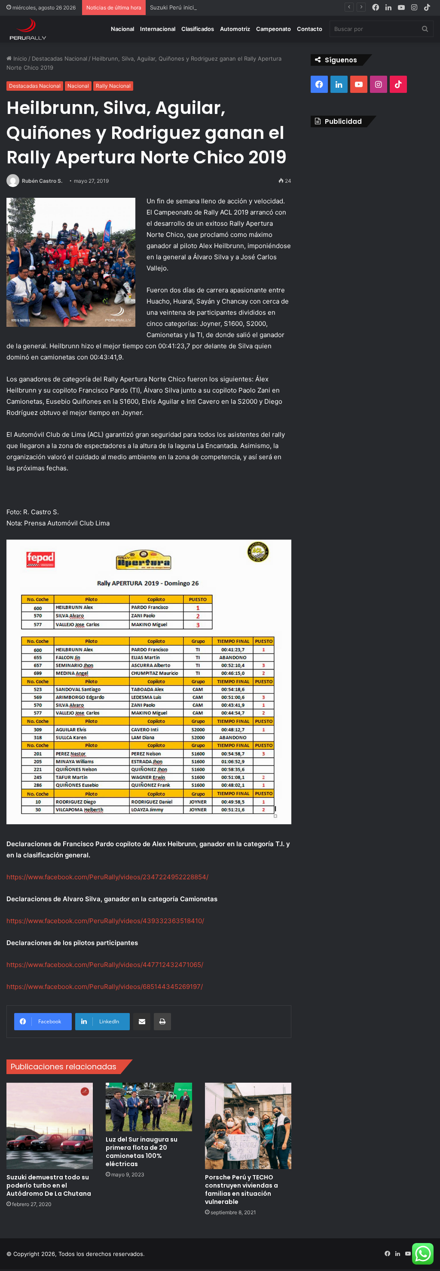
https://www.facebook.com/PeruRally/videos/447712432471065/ (104, 965)
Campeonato (273, 28)
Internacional (157, 28)
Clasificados (197, 28)
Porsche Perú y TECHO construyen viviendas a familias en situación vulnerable (241, 1189)
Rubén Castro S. (42, 181)
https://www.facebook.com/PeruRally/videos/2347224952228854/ (107, 877)
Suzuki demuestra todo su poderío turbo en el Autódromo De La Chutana (48, 1185)
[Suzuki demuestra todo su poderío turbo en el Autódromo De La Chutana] (49, 1126)
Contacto (309, 28)
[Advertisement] (372, 189)
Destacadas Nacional (59, 58)
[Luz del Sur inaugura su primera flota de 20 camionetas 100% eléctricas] (149, 1107)
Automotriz (235, 28)
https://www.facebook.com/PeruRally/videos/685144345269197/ (104, 986)
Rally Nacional (113, 86)
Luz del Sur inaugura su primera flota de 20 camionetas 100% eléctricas (141, 1151)
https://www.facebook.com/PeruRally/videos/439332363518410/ (105, 921)
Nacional (122, 28)
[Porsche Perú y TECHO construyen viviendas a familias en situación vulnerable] (248, 1126)
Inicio (19, 58)
